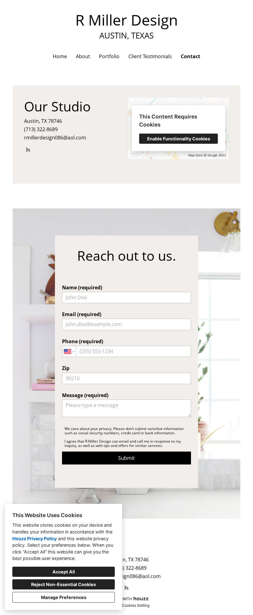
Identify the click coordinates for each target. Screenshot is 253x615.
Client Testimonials (150, 56)
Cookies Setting (135, 605)
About (83, 56)
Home (60, 56)
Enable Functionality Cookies (178, 138)
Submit (126, 458)
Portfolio (109, 56)
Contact (190, 56)
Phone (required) (82, 341)
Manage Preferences (63, 597)
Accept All (63, 571)
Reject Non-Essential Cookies (63, 584)
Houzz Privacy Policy (34, 538)
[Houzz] (28, 150)
